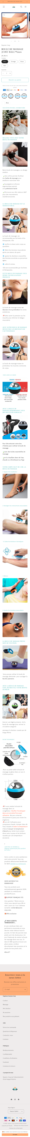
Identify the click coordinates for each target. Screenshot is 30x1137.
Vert (4, 65)
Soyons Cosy (11, 1123)
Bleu (4, 61)
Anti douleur (6, 1008)
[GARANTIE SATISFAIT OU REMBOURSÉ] (16, 877)
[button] (4, 7)
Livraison (5, 1039)
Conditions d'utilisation (10, 1058)
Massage (5, 1004)
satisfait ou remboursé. (18, 864)
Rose (22, 61)
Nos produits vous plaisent (11, 1016)
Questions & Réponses (10, 1031)
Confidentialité (7, 1054)
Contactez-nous (8, 1035)
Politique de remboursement (21, 1125)
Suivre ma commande (9, 1027)
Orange (13, 61)
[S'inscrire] (25, 989)
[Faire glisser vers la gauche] (11, 41)
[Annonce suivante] (27, 1)
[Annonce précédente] (3, 1)
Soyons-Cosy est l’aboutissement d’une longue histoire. (13, 1078)
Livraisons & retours (9, 1066)
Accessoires (6, 1012)
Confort (5, 1000)
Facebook (6, 1062)
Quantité (3, 69)
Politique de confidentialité (15, 1128)
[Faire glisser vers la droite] (18, 41)
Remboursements (8, 1050)
